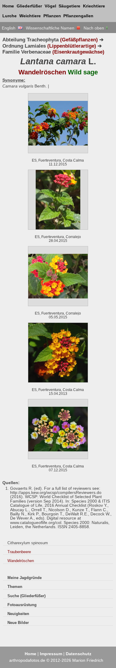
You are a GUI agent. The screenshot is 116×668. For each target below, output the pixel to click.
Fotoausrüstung (22, 605)
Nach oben (94, 28)
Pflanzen (52, 15)
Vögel (50, 6)
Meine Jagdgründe (24, 577)
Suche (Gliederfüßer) (26, 596)
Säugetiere (69, 6)
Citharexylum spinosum (27, 543)
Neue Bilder (18, 622)
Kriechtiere (94, 6)
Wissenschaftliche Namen (51, 28)
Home (8, 6)
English (10, 28)
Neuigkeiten (18, 613)
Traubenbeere (19, 552)
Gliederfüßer (29, 6)
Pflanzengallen (78, 15)
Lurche (9, 15)
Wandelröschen (20, 561)
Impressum (51, 653)
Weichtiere (30, 15)
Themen (14, 586)
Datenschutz (78, 653)
